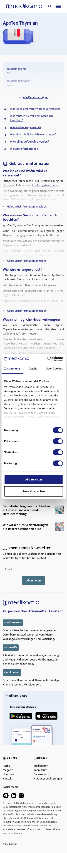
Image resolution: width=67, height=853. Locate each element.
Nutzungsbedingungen (48, 779)
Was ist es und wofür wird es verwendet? (35, 109)
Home (6, 766)
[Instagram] (21, 795)
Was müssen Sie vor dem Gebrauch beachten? (31, 118)
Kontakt (8, 779)
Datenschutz (41, 774)
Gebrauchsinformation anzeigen (27, 206)
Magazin (8, 770)
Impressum (40, 770)
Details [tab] (33, 368)
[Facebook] (6, 795)
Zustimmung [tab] (12, 368)
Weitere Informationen (24, 149)
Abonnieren (33, 580)
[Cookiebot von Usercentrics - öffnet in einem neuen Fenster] (48, 358)
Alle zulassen (33, 479)
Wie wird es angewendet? (25, 127)
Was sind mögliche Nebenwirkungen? (33, 135)
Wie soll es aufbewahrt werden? (29, 142)
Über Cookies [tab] (54, 368)
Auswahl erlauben (33, 491)
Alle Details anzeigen (35, 97)
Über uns (8, 774)
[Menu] (58, 6)
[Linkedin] (13, 795)
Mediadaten (41, 766)
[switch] (58, 441)
